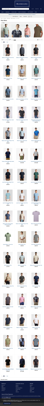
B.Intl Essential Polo (36, 286)
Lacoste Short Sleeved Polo (36, 161)
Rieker (31, 390)
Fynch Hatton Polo (22, 244)
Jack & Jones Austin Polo (36, 78)
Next (7, 42)
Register (37, 8)
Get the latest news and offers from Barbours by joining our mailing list (22, 14)
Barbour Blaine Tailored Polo (36, 306)
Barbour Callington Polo (7, 327)
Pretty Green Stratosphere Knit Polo (22, 120)
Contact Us (25, 16)
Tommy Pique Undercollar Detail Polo (8, 162)
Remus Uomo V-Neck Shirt (22, 140)
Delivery (17, 385)
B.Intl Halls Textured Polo (36, 244)
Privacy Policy (18, 389)
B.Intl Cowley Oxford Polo (22, 286)
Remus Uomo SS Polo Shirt (36, 223)
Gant (30, 386)
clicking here (19, 401)
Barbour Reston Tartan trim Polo (36, 265)
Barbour (31, 385)
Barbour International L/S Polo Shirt (22, 58)
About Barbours (15, 16)
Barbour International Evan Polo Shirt (8, 58)
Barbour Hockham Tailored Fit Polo (21, 328)
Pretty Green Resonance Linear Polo (8, 120)
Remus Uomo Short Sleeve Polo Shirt (8, 141)
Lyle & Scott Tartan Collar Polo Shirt (22, 203)
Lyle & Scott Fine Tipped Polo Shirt (7, 183)
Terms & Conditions (19, 387)
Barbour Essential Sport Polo (36, 369)
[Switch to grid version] (37, 39)
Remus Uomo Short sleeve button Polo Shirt (8, 224)
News (21, 16)
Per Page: (10, 39)
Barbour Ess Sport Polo (36, 348)
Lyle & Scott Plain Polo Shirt (36, 182)
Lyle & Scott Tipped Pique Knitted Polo (36, 203)
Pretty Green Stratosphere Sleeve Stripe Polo (36, 120)
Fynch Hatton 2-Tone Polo (8, 244)
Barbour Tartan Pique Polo (8, 348)
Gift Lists (3, 390)
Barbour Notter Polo (36, 327)
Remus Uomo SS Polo (8, 78)
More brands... (32, 391)
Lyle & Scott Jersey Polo (22, 182)
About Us (3, 385)
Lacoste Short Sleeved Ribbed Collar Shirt (8, 370)
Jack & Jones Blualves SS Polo (22, 99)
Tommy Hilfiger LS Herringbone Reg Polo (22, 370)
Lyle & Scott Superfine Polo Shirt (8, 203)
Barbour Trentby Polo (22, 348)
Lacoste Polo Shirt (22, 161)
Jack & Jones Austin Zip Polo (7, 99)
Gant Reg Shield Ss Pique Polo (8, 286)
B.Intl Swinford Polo (8, 265)
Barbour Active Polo (22, 306)
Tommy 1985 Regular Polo (36, 140)
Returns (17, 386)
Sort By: (2, 39)
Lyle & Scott (32, 389)
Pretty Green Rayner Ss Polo (36, 99)
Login (33, 8)
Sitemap (17, 391)
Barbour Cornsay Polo (22, 265)
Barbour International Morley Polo (36, 58)
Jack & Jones (32, 387)
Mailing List (3, 387)
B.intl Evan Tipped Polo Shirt (8, 306)
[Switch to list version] (40, 39)
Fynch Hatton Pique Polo (22, 78)
